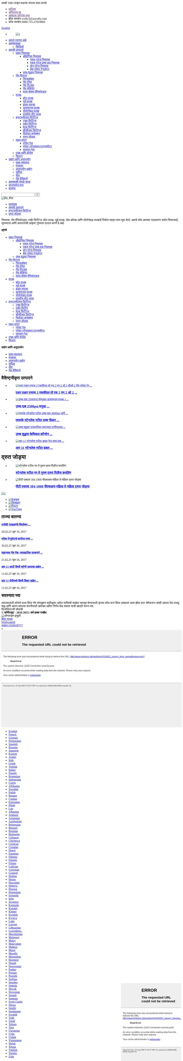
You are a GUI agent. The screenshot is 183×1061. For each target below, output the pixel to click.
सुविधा (19, 172)
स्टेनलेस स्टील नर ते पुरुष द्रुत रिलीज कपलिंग (43, 473)
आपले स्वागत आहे (17, 40)
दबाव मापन (21, 139)
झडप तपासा (29, 104)
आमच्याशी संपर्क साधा (19, 181)
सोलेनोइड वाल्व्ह (31, 111)
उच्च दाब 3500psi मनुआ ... (33, 406)
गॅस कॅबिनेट (28, 88)
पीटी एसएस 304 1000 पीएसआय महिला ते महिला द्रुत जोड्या (53, 486)
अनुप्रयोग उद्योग (24, 168)
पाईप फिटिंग (22, 308)
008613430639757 (12, 625)
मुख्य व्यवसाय (22, 162)
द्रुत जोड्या (29, 136)
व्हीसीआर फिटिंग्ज (32, 130)
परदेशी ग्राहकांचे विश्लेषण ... (15, 524)
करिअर (12, 9)
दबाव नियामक (23, 53)
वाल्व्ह (18, 94)
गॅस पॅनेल (27, 82)
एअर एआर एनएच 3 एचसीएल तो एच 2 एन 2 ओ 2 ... (46, 392)
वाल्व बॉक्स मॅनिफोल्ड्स (34, 91)
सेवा (18, 175)
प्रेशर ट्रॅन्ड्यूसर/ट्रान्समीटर (37, 146)
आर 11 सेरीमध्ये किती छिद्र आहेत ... (19, 580)
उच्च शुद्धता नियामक (33, 72)
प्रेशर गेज (28, 143)
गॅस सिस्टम (21, 75)
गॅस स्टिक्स (28, 85)
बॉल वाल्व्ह (28, 98)
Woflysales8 (8, 622)
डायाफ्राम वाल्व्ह (31, 107)
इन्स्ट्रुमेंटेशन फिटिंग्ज (27, 117)
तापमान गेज (28, 149)
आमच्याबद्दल (15, 43)
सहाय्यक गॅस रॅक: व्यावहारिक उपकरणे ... (22, 552)
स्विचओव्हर (28, 78)
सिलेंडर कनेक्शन (31, 133)
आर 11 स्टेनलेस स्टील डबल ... (34, 448)
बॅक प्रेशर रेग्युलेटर (39, 69)
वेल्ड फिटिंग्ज (29, 127)
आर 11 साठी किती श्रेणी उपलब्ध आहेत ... (22, 566)
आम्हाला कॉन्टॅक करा (19, 15)
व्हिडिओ (20, 46)
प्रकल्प (19, 165)
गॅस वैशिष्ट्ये (22, 178)
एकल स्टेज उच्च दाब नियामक (45, 62)
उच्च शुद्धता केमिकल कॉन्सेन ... (34, 434)
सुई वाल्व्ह (27, 101)
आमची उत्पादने (16, 49)
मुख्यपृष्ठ (13, 204)
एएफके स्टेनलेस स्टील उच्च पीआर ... (37, 420)
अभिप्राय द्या (15, 12)
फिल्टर (19, 156)
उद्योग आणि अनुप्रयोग (20, 159)
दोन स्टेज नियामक (39, 65)
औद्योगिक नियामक (32, 56)
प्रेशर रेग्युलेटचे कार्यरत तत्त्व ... (17, 538)
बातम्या (12, 188)
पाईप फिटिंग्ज (29, 123)
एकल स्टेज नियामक (40, 59)
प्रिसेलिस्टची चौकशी (12, 609)
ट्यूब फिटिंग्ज (29, 120)
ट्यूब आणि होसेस (24, 152)
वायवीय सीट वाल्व (32, 114)
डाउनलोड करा (16, 185)
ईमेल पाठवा (7, 618)
